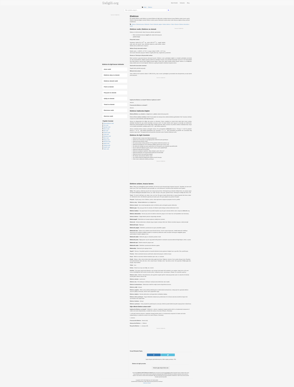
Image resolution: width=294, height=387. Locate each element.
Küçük (131, 26)
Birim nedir (106, 138)
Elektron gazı (133, 207)
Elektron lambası (134, 210)
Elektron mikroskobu (184, 24)
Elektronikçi (133, 248)
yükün (155, 114)
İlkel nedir (106, 130)
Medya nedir (107, 139)
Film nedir (106, 125)
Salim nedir (106, 149)
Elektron (150, 7)
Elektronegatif (133, 219)
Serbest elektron (166, 24)
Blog (188, 3)
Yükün (172, 24)
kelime (139, 116)
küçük (148, 114)
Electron (176, 24)
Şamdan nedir (107, 127)
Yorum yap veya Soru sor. (161, 368)
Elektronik (147, 24)
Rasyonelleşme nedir (109, 123)
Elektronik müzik (134, 236)
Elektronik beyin (134, 224)
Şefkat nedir (106, 143)
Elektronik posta (140, 24)
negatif (147, 35)
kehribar (144, 116)
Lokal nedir (106, 134)
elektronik (185, 210)
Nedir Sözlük (174, 3)
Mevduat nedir (107, 141)
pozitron (135, 36)
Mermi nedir (106, 128)
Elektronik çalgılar (158, 24)
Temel (151, 24)
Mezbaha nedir (107, 136)
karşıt (138, 36)
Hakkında (145, 383)
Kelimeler (182, 3)
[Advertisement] (179, 40)
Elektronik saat (134, 242)
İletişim (149, 383)
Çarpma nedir (107, 132)
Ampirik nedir (107, 147)
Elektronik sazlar (134, 245)
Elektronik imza (134, 230)
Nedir (145, 7)
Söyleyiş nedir (107, 145)
